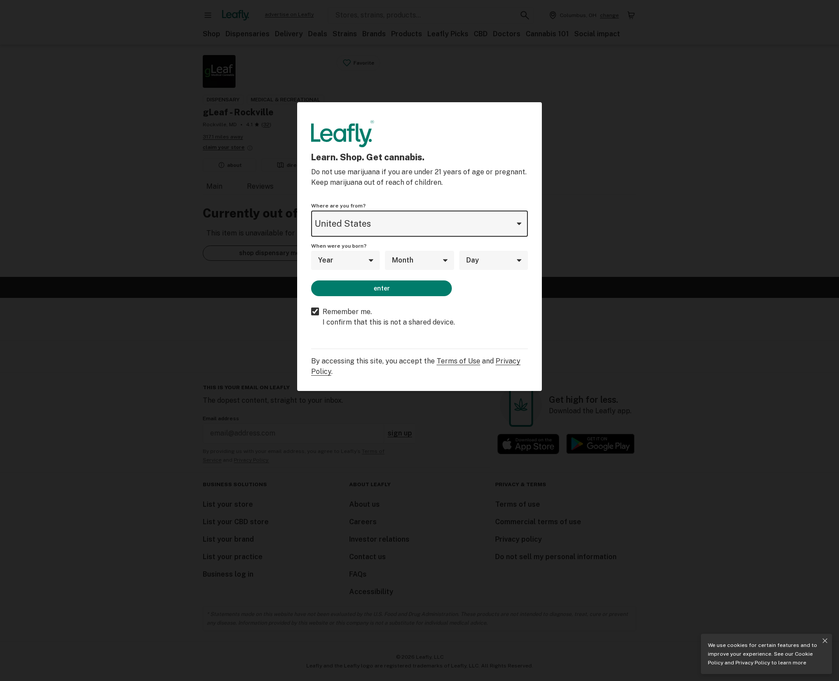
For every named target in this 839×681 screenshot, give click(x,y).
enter (382, 288)
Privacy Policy (752, 663)
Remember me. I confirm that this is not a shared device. (388, 317)
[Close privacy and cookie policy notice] (825, 640)
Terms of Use (458, 361)
